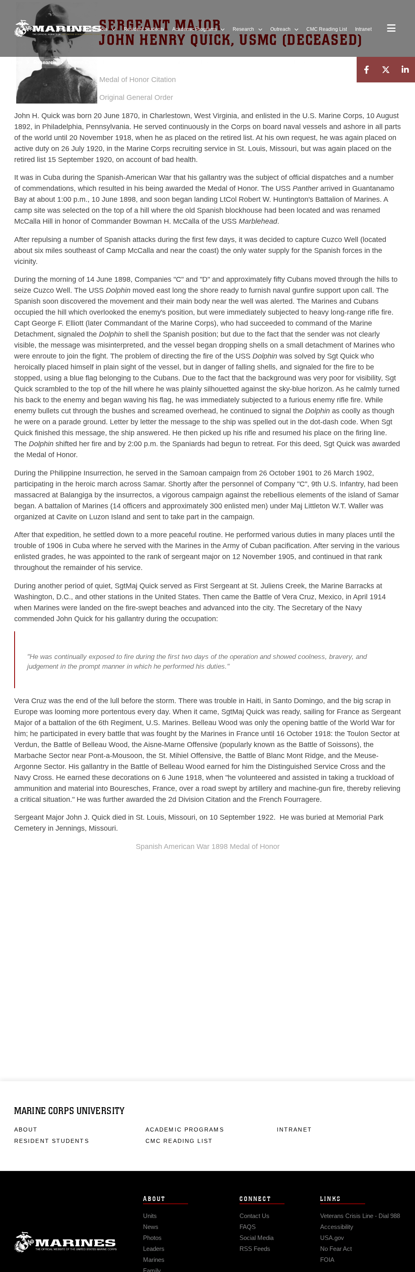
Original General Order (136, 97)
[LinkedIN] (405, 69)
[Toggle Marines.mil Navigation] (391, 28)
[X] (386, 69)
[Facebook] (366, 69)
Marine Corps (65, 1242)
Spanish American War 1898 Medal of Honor (208, 846)
